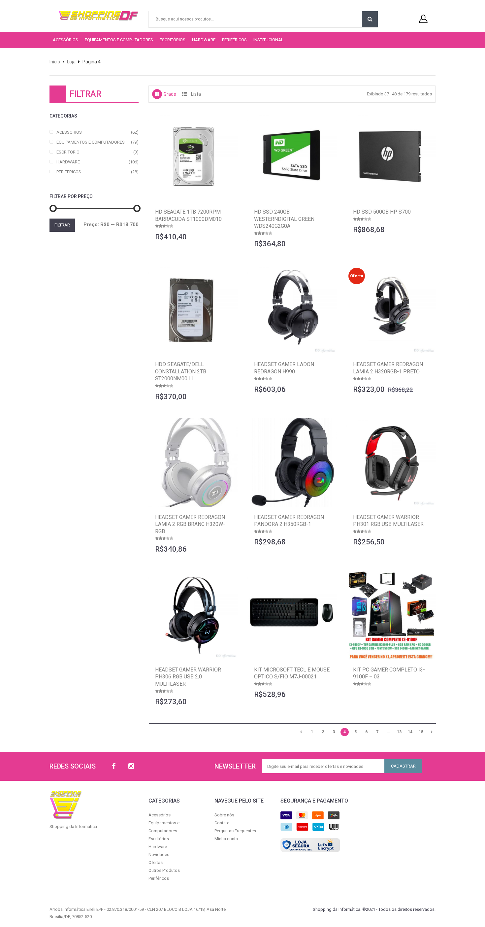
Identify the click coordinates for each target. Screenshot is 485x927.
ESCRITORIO (68, 152)
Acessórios (65, 39)
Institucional (268, 39)
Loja (71, 61)
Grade (170, 94)
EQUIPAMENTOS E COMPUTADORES (90, 142)
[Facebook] (114, 766)
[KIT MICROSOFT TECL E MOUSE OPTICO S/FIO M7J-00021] (292, 615)
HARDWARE (68, 161)
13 (399, 732)
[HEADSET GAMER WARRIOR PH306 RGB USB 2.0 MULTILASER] (193, 615)
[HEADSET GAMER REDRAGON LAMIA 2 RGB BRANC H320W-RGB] (193, 462)
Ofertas (155, 862)
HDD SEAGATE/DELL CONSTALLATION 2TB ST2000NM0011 (180, 371)
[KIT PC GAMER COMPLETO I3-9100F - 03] (391, 615)
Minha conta (226, 838)
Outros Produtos (164, 870)
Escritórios (172, 39)
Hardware (203, 39)
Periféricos (234, 39)
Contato (222, 822)
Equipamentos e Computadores (119, 39)
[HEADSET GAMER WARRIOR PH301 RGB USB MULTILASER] (391, 462)
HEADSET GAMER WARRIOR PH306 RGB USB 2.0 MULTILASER (188, 677)
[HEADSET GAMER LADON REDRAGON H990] (292, 309)
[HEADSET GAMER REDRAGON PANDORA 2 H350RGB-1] (292, 462)
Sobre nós (224, 814)
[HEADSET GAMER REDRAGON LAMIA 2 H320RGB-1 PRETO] (391, 309)
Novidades (158, 854)
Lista (196, 94)
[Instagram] (131, 766)
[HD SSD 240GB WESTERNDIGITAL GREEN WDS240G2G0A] (292, 157)
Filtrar (62, 225)
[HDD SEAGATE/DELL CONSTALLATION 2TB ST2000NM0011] (193, 309)
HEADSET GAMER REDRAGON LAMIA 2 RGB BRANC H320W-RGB (190, 524)
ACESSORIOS (69, 132)
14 (410, 732)
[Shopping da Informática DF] (92, 16)
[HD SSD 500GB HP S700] (391, 157)
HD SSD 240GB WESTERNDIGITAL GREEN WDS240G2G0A (284, 219)
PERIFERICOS (68, 171)
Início (54, 61)
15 (421, 732)
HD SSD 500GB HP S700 (382, 212)
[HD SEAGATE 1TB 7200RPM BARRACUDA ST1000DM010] (193, 157)
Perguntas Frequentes (235, 830)
